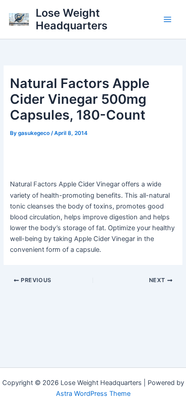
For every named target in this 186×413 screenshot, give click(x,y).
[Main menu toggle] (167, 19)
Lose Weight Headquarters (71, 19)
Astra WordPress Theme (93, 394)
